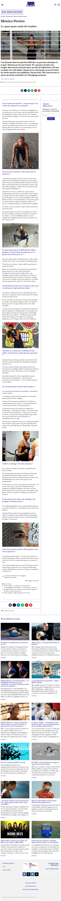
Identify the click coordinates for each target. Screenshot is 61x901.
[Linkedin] (32, 874)
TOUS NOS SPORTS (30, 883)
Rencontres (9, 16)
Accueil (3, 16)
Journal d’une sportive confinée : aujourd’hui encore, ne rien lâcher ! (45, 841)
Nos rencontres (12, 12)
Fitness (15, 16)
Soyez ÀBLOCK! (47, 105)
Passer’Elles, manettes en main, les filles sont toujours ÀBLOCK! (14, 841)
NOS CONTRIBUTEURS (52, 868)
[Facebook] (24, 874)
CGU (4, 866)
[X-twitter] (37, 874)
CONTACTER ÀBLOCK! (53, 864)
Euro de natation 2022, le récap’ (13, 762)
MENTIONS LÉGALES (8, 863)
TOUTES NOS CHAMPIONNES (30, 889)
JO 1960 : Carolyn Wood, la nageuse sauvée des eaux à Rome (45, 763)
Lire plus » (3, 657)
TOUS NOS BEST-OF (30, 886)
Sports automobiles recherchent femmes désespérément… (44, 801)
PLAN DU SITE (6, 870)
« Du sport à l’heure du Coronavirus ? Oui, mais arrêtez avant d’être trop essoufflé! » (15, 802)
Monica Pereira (23, 16)
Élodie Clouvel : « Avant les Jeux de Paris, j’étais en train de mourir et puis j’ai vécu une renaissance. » (14, 724)
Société (12, 610)
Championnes (6, 610)
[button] (2, 4)
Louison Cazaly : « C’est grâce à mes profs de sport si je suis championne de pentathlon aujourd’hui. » (45, 724)
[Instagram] (28, 874)
